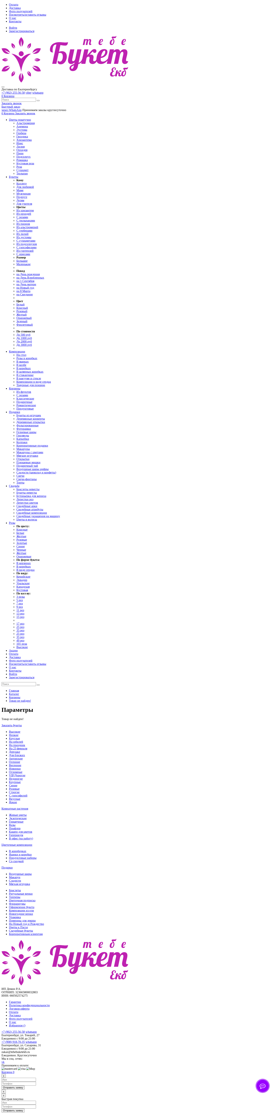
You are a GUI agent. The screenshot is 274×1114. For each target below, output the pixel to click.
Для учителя (24, 203)
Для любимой (25, 186)
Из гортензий (25, 250)
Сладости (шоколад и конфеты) (36, 472)
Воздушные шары (20, 873)
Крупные (15, 782)
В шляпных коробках (29, 371)
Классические (25, 398)
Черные (21, 549)
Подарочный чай (27, 465)
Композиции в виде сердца (33, 381)
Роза (19, 166)
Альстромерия (25, 123)
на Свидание (24, 294)
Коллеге (21, 183)
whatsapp (37, 92)
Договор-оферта (19, 1008)
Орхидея (21, 150)
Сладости (15, 880)
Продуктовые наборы (23, 857)
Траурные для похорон (30, 385)
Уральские (23, 583)
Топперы (14, 897)
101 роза (21, 643)
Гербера (21, 133)
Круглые (14, 738)
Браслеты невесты (28, 489)
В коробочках (17, 851)
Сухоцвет (22, 170)
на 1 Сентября (25, 281)
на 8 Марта (23, 291)
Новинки (15, 768)
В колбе (21, 365)
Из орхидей (23, 213)
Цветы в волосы (26, 519)
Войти (13, 27)
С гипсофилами (26, 247)
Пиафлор (15, 828)
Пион (19, 153)
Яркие (13, 802)
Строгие (14, 792)
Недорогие (16, 778)
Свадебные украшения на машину (38, 516)
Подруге (21, 197)
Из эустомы (23, 237)
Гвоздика (22, 136)
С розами (22, 217)
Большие (22, 260)
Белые (20, 533)
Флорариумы (17, 903)
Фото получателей (20, 11)
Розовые (21, 539)
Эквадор (21, 580)
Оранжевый (24, 318)
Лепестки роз (24, 499)
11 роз (20, 610)
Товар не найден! (20, 700)
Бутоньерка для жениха (31, 496)
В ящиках (22, 361)
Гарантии (15, 1002)
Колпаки (21, 442)
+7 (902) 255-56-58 (13, 92)
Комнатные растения (14, 808)
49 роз (20, 640)
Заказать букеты (11, 725)
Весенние (15, 765)
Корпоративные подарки (32, 445)
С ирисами (23, 254)
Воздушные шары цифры (32, 469)
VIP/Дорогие (17, 775)
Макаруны (23, 449)
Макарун (14, 877)
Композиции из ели (21, 910)
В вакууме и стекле (28, 378)
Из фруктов (23, 391)
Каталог (14, 694)
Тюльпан (22, 173)
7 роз (19, 603)
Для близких (17, 755)
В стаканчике (25, 375)
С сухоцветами (25, 240)
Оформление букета (21, 907)
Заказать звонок (11, 103)
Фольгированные (27, 425)
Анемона (22, 126)
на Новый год (25, 287)
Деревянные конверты (30, 418)
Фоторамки (23, 428)
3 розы (20, 596)
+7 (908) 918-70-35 (13, 1041)
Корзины (14, 697)
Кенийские (23, 576)
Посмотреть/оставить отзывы (27, 14)
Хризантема (24, 139)
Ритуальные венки (21, 893)
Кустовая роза (25, 163)
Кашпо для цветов (20, 831)
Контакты (15, 21)
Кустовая (22, 590)
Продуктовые (25, 408)
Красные (22, 529)
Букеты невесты (26, 492)
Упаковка (15, 917)
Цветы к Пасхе (18, 927)
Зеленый (21, 321)
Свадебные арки (26, 506)
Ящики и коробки (20, 854)
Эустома (21, 129)
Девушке (14, 751)
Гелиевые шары (26, 432)
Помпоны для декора (22, 920)
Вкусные (14, 798)
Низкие (13, 735)
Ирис (19, 143)
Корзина (7, 1072)
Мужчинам (23, 193)
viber (29, 92)
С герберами (24, 230)
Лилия (20, 146)
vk (2, 1062)
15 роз (20, 616)
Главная (14, 690)
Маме (19, 190)
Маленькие (23, 264)
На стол (21, 354)
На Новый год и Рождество (26, 924)
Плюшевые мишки (28, 462)
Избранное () (17, 1025)
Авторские (16, 758)
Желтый (21, 314)
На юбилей (16, 741)
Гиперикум (16, 835)
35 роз (20, 630)
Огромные (15, 772)
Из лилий (22, 234)
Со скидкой (16, 861)
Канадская (23, 586)
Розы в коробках (26, 358)
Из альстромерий (27, 227)
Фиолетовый (24, 324)
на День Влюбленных (30, 277)
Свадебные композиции (31, 512)
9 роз (19, 606)
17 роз (20, 623)
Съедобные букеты (21, 930)
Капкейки (22, 438)
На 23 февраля (18, 748)
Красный (22, 307)
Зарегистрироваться (21, 31)
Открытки (22, 459)
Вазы (12, 825)
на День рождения (28, 274)
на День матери (26, 284)
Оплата (13, 4)
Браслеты (15, 890)
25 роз (20, 627)
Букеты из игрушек (28, 415)
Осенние (14, 762)
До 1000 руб (24, 338)
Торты (20, 482)
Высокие (22, 647)
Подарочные (24, 401)
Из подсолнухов (26, 244)
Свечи (20, 475)
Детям (20, 200)
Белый (20, 304)
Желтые (21, 536)
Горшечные (16, 821)
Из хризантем (25, 210)
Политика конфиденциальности (29, 1005)
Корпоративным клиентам (26, 934)
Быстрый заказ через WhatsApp (11, 108)
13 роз (20, 613)
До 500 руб (23, 334)
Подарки (7, 867)
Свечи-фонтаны (26, 479)
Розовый (21, 311)
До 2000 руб (24, 341)
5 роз (19, 600)
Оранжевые (23, 556)
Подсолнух (23, 156)
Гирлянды (22, 435)
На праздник (17, 745)
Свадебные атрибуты (29, 509)
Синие (20, 546)
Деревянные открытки (30, 422)
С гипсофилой (18, 795)
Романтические (26, 405)
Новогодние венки (21, 913)
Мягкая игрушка (19, 884)
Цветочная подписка (22, 900)
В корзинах (23, 563)
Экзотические (18, 818)
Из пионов (23, 223)
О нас (12, 18)
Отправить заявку (13, 1087)
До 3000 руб (24, 344)
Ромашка (22, 160)
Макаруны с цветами (29, 452)
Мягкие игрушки (27, 455)
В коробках (23, 368)
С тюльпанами (25, 220)
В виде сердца (25, 569)
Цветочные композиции (16, 844)
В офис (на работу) (21, 838)
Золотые (21, 543)
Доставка (15, 8)
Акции (13, 650)
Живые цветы (18, 815)
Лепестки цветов (27, 502)
